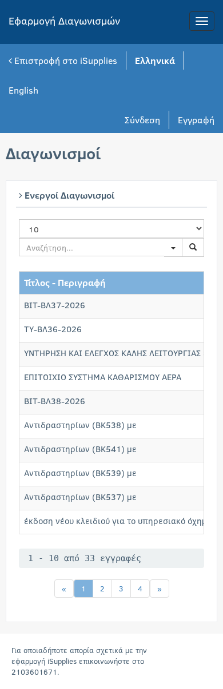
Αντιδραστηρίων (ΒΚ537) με (80, 496)
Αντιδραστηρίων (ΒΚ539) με (80, 472)
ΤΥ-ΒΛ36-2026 (53, 329)
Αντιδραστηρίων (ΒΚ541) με (80, 448)
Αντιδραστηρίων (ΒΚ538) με (80, 424)
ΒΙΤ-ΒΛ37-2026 (54, 305)
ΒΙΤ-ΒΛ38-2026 (54, 400)
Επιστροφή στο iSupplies (64, 60)
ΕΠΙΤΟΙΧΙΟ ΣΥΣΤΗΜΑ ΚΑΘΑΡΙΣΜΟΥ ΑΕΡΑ (102, 376)
